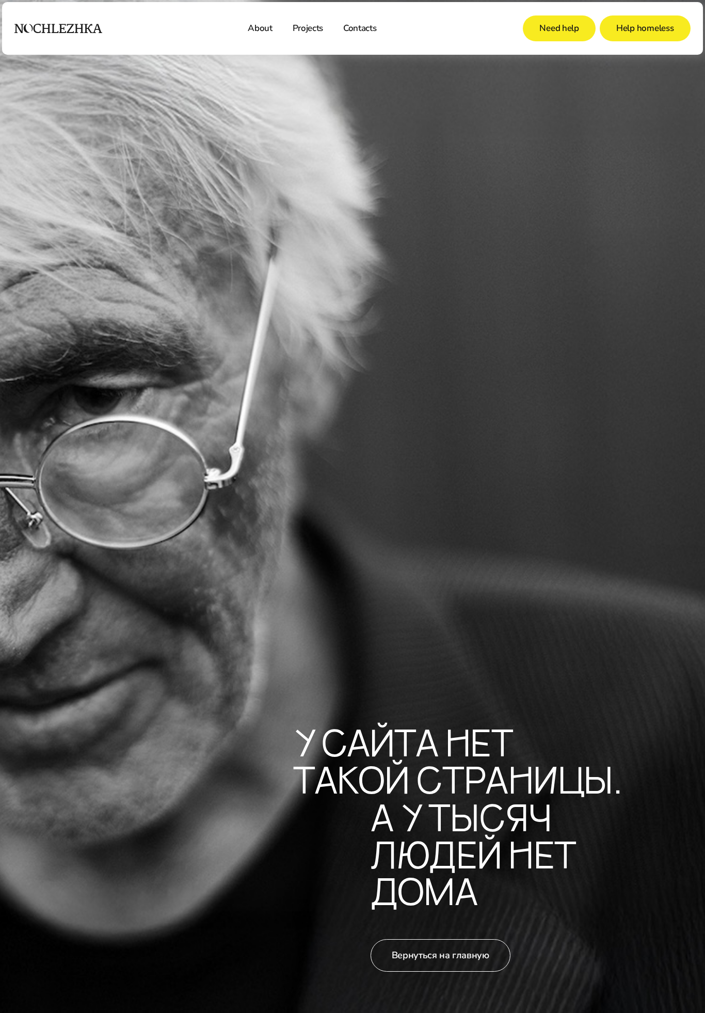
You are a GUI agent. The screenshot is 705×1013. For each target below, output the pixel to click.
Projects (308, 28)
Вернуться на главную (440, 955)
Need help (559, 28)
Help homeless (645, 28)
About (260, 28)
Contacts (359, 28)
